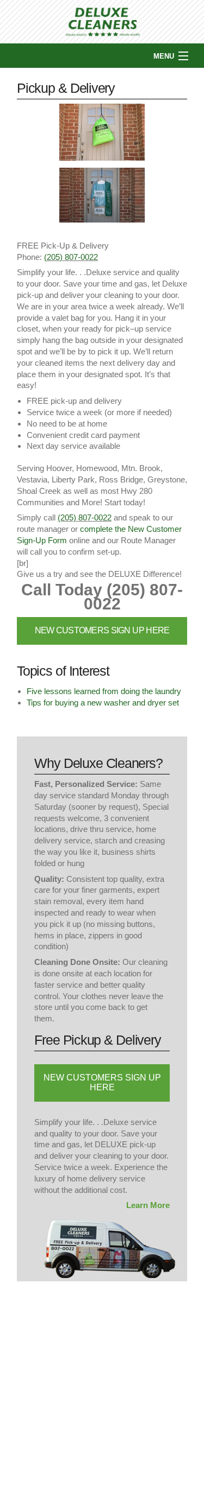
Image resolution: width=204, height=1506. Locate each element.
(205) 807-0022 (71, 257)
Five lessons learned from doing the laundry (104, 691)
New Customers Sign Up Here (102, 630)
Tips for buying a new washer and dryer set (103, 702)
